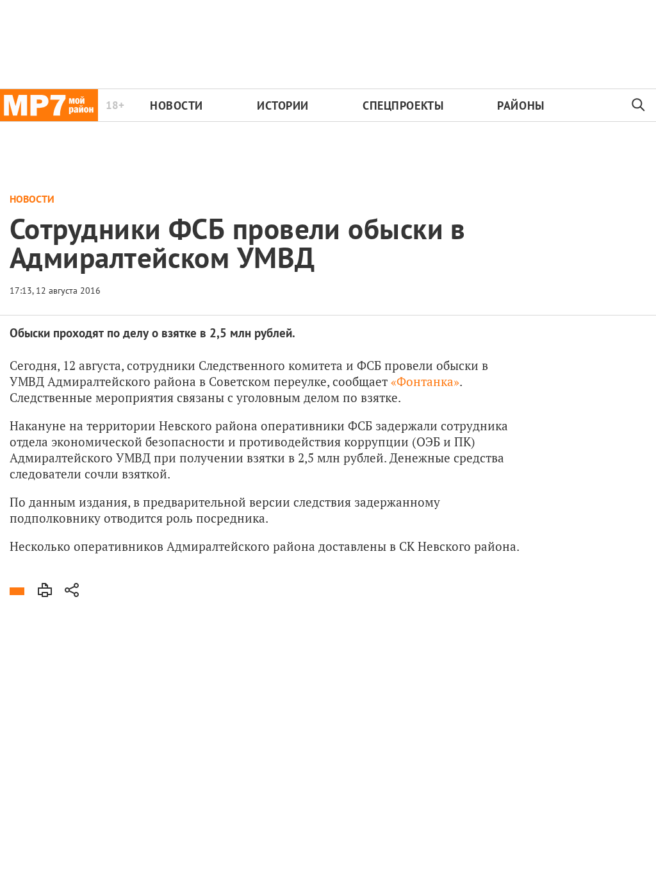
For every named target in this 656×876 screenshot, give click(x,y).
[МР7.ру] (49, 105)
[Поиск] (638, 105)
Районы (520, 105)
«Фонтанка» (425, 381)
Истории (283, 105)
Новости (176, 105)
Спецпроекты (403, 105)
